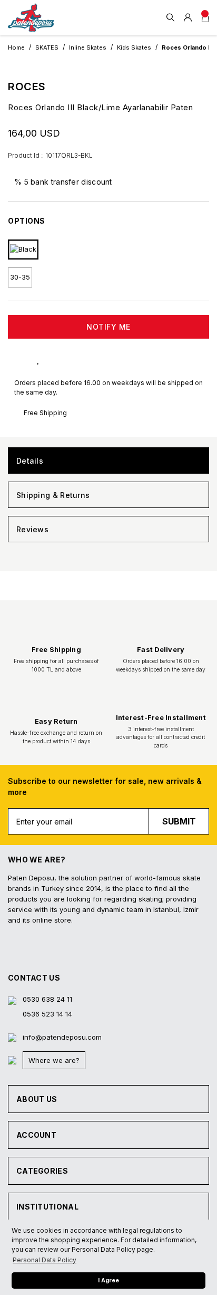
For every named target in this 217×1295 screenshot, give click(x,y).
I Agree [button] (108, 1280)
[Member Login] (188, 17)
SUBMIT (179, 821)
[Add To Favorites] (49, 358)
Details (29, 460)
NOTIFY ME (108, 326)
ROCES (27, 86)
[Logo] (31, 17)
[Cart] (205, 17)
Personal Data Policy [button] (44, 1260)
